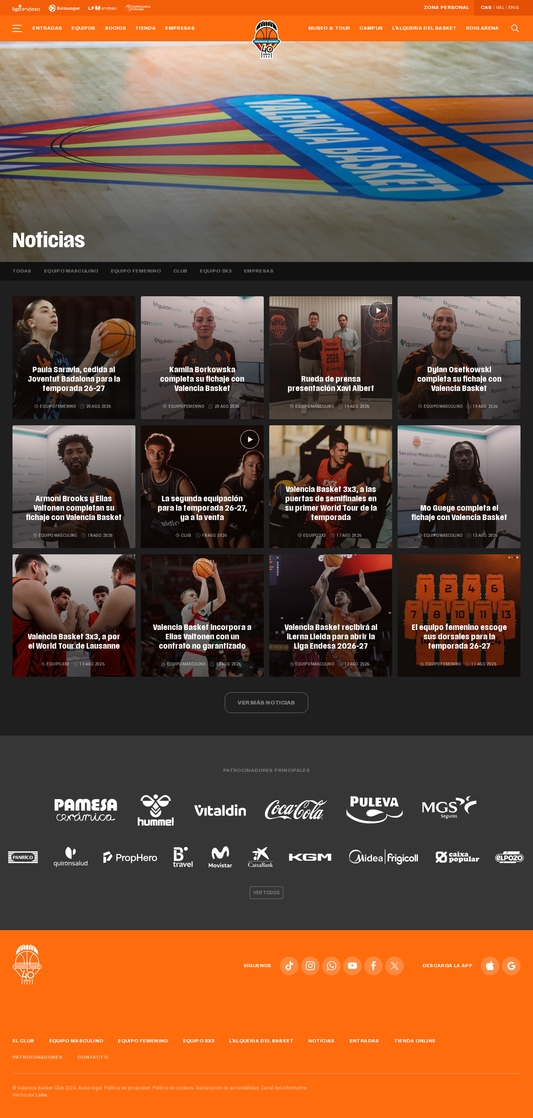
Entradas (47, 28)
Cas (486, 7)
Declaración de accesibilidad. (228, 1088)
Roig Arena (482, 28)
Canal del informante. (284, 1088)
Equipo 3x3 (215, 271)
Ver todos (266, 892)
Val (500, 7)
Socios (115, 28)
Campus (371, 28)
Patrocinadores (37, 1057)
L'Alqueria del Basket (424, 28)
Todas (22, 271)
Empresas (180, 28)
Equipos (83, 28)
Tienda (145, 28)
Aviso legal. (90, 1088)
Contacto (92, 1057)
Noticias (321, 1041)
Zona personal (446, 7)
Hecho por (30, 1095)
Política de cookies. (174, 1088)
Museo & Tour (329, 28)
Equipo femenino (136, 271)
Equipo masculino (71, 271)
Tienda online (415, 1041)
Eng (513, 7)
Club (180, 271)
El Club (23, 1041)
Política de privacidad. (127, 1088)
